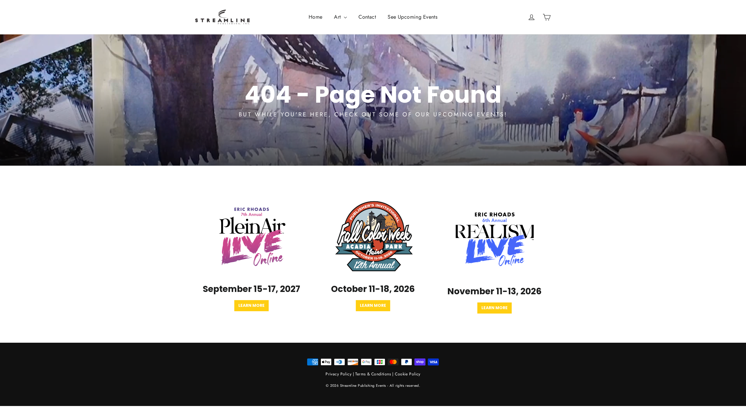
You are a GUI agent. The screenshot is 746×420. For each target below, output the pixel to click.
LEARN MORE (494, 308)
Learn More (251, 305)
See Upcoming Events (412, 17)
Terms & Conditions (373, 374)
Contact (367, 17)
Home (316, 17)
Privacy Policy (338, 374)
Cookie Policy (407, 374)
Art (338, 17)
